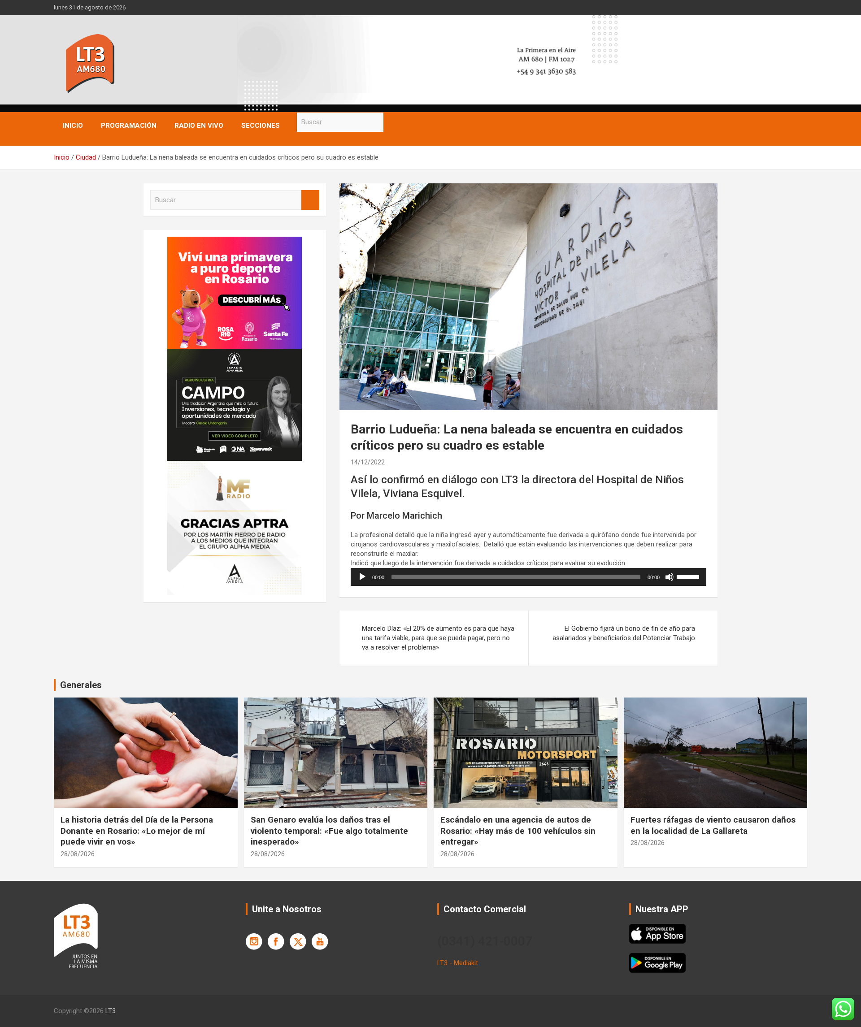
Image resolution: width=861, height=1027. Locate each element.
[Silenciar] (669, 576)
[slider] (689, 576)
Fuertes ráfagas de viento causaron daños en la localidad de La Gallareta (713, 825)
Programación (129, 125)
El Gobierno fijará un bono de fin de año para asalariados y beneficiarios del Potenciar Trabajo (623, 633)
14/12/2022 (368, 462)
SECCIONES (260, 125)
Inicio (73, 125)
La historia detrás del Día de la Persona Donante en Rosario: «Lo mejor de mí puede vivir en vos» (137, 831)
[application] (528, 577)
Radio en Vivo (198, 125)
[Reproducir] (362, 576)
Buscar (392, 122)
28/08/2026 (78, 854)
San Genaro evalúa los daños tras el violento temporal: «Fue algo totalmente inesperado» (329, 831)
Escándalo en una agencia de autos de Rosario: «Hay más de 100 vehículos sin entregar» (518, 831)
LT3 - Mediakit (457, 963)
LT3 (110, 1011)
